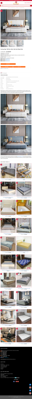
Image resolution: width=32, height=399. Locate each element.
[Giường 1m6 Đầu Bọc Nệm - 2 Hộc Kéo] (23, 262)
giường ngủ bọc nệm (20, 156)
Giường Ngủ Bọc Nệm (21, 7)
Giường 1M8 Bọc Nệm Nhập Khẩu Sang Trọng (24, 233)
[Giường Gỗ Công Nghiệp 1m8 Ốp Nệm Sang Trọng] (8, 262)
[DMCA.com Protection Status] (17, 377)
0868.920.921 (5, 354)
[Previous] (2, 24)
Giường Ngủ (17, 7)
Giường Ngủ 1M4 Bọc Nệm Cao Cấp (23, 306)
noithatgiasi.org (6, 357)
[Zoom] (1, 38)
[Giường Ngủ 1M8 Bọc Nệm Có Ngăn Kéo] (8, 189)
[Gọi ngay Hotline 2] (30, 393)
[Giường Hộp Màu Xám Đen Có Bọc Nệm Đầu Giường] (8, 170)
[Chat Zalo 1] (30, 384)
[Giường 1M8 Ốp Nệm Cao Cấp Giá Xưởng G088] (23, 280)
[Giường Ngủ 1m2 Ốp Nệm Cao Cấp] (23, 243)
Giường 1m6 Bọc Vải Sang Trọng (8, 288)
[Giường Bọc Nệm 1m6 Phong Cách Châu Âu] (23, 334)
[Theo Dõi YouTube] (22, 0)
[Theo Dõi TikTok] (21, 0)
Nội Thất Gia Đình (13, 7)
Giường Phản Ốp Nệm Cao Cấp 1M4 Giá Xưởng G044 (24, 197)
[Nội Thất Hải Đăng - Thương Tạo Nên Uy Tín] (16, 3)
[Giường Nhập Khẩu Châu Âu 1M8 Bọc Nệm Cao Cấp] (8, 298)
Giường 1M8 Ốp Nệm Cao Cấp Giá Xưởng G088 (24, 288)
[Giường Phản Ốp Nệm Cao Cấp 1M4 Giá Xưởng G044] (23, 189)
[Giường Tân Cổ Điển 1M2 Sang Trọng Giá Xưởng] (8, 207)
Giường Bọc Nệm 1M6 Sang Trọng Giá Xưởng (24, 215)
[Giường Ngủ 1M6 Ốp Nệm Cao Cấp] (8, 225)
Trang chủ (9, 7)
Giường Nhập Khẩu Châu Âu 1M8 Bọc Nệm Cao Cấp (8, 306)
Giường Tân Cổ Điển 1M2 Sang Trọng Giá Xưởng (8, 215)
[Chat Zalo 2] (30, 390)
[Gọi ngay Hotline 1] (30, 387)
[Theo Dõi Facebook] (20, 0)
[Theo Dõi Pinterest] (16, 381)
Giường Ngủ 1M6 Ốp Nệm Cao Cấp (8, 233)
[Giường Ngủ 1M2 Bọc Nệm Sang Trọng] (23, 316)
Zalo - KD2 (19, 66)
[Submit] (30, 5)
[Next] (30, 24)
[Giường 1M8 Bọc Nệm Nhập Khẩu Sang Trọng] (23, 225)
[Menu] (1, 3)
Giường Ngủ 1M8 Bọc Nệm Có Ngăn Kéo (8, 197)
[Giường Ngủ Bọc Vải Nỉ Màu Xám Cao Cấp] (8, 334)
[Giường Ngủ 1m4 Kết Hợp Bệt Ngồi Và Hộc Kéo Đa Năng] (23, 170)
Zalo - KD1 (6, 66)
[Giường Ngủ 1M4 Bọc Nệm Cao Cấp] (23, 298)
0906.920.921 (8, 359)
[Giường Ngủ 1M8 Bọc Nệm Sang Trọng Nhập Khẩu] (8, 316)
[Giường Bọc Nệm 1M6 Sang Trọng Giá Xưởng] (23, 207)
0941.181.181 (5, 352)
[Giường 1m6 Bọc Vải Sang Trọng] (8, 280)
